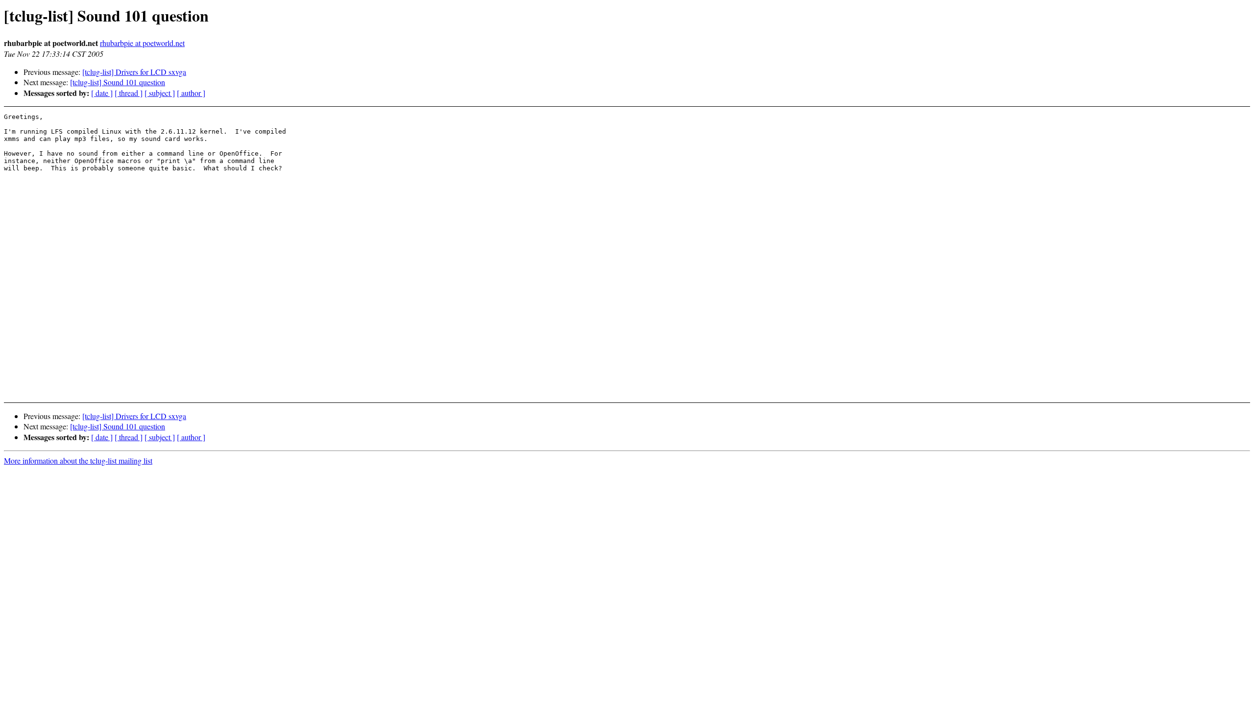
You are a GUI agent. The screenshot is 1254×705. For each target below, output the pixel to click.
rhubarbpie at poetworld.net (142, 43)
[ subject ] (160, 93)
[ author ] (191, 93)
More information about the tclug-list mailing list (78, 460)
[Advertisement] (1093, 369)
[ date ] (102, 93)
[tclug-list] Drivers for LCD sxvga (134, 72)
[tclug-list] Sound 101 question (117, 82)
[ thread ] (129, 93)
